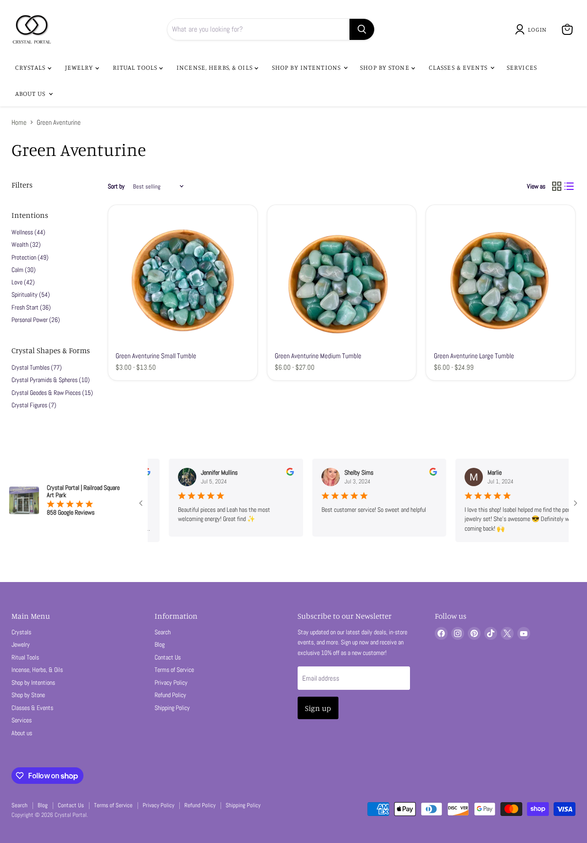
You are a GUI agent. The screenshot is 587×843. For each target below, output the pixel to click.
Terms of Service (174, 670)
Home (19, 122)
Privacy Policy (171, 682)
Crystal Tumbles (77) (36, 367)
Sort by (116, 186)
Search (163, 632)
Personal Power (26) (35, 320)
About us (31, 93)
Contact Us (168, 657)
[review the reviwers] (275, 473)
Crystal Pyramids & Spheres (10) (50, 380)
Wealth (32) (26, 244)
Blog (160, 644)
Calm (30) (23, 270)
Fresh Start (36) (31, 307)
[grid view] (556, 186)
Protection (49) (30, 257)
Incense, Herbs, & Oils (216, 67)
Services (522, 67)
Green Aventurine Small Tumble (156, 355)
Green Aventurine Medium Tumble (318, 355)
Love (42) (23, 282)
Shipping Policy (172, 708)
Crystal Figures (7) (33, 405)
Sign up (318, 708)
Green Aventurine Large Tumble (474, 355)
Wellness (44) (28, 232)
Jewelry (80, 67)
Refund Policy (170, 695)
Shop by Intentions (307, 67)
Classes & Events (459, 67)
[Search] (361, 29)
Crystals (31, 67)
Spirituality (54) (30, 294)
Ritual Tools (136, 67)
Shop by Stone (385, 67)
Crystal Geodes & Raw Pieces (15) (52, 392)
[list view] (569, 186)
